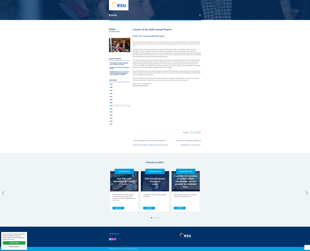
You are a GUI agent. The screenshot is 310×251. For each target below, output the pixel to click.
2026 (111, 84)
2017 (111, 118)
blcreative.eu (134, 248)
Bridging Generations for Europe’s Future (119, 68)
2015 (111, 124)
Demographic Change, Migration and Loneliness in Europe (119, 63)
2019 (111, 112)
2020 (111, 109)
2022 (111, 102)
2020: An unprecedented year (140, 85)
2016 (111, 121)
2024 (111, 90)
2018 (111, 115)
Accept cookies (14, 243)
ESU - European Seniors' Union (188, 235)
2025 (111, 87)
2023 (111, 93)
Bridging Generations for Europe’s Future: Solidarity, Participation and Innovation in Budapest (119, 73)
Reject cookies (14, 246)
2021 (111, 105)
